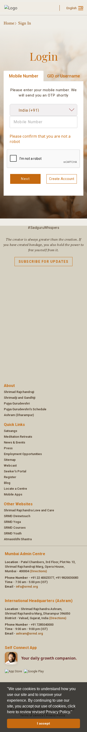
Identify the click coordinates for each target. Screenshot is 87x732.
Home (9, 23)
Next (25, 179)
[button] (74, 712)
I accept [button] (43, 723)
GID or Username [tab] (63, 75)
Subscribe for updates (44, 261)
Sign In (24, 23)
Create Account (61, 179)
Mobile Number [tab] (23, 75)
